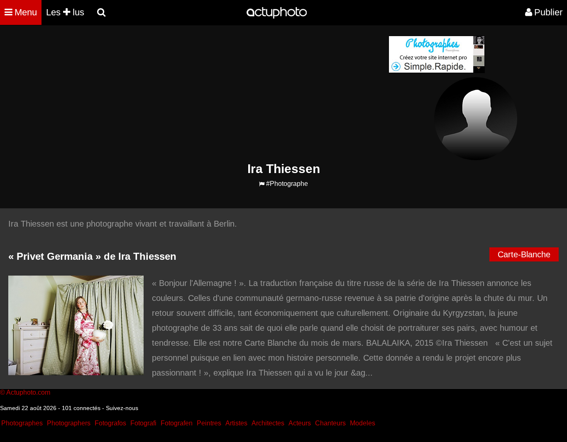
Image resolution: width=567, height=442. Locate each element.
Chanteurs (330, 423)
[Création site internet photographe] (437, 70)
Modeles (362, 423)
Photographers (68, 423)
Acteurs (299, 423)
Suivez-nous (122, 408)
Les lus (65, 12)
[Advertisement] (233, 94)
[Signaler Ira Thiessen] (261, 184)
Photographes (22, 423)
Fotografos (110, 423)
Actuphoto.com (28, 392)
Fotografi (143, 423)
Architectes (268, 423)
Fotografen (177, 423)
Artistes (236, 423)
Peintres (209, 423)
